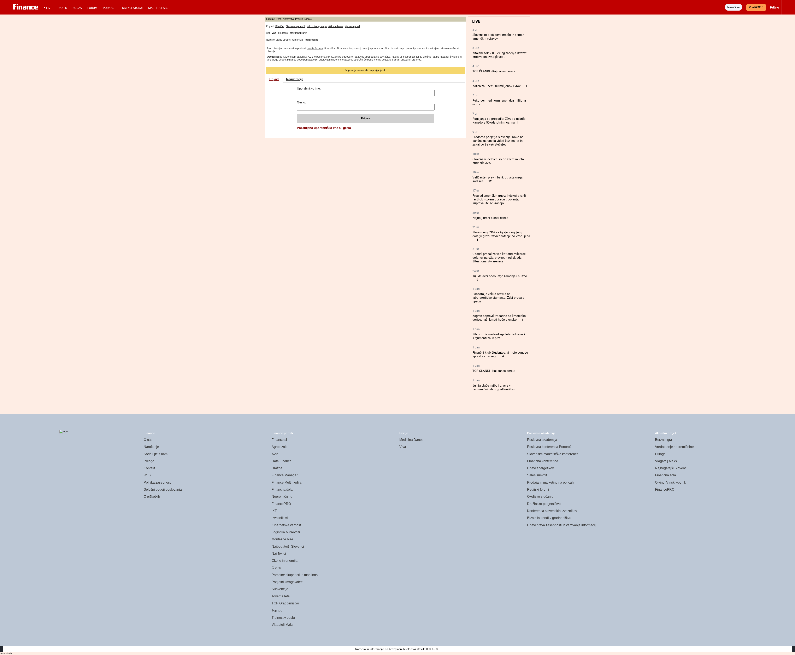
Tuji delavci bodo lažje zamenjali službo (499, 276)
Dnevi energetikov (540, 468)
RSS (147, 475)
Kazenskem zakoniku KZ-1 (298, 56)
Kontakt (149, 468)
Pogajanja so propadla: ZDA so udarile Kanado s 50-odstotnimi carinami (498, 120)
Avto (275, 454)
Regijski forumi (538, 489)
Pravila (299, 19)
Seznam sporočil (295, 26)
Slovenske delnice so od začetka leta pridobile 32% (498, 161)
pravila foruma (315, 48)
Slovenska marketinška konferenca (552, 454)
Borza (77, 8)
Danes (62, 8)
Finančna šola (282, 489)
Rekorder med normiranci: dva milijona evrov (499, 102)
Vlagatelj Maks (282, 624)
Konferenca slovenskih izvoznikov (552, 511)
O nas (148, 440)
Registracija (294, 79)
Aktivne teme (335, 26)
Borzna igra (663, 440)
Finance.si (279, 440)
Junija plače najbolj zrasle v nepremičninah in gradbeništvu (493, 387)
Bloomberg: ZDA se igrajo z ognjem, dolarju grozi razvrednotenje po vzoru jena (501, 234)
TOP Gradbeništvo (285, 603)
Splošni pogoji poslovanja (163, 489)
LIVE (49, 8)
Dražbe (277, 468)
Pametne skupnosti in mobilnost (295, 575)
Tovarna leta (281, 596)
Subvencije (280, 589)
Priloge (149, 461)
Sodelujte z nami (156, 454)
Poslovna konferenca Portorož (549, 447)
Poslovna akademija (542, 440)
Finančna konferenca (542, 461)
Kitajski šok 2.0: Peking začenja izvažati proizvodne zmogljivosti (499, 55)
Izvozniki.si (280, 518)
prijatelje (283, 33)
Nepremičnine (282, 496)
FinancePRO (281, 504)
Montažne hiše (282, 539)
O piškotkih (152, 496)
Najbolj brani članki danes (490, 218)
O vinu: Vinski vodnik (670, 482)
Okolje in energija (285, 560)
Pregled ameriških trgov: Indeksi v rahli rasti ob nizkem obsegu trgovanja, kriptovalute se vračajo (499, 199)
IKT (274, 511)
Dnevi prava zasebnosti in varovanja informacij (561, 525)
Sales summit (537, 475)
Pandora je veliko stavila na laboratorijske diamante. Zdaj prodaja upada (498, 297)
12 (490, 181)
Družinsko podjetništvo (544, 504)
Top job (277, 610)
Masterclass (158, 8)
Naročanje (151, 447)
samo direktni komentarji (290, 39)
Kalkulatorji (132, 8)
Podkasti (110, 8)
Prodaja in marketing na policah (550, 482)
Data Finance (282, 461)
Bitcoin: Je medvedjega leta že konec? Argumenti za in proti (498, 336)
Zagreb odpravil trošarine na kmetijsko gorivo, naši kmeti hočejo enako (499, 317)
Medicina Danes (411, 440)
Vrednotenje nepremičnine (674, 447)
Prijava (274, 79)
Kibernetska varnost (286, 525)
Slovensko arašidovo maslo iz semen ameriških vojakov (498, 36)
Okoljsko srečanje (540, 496)
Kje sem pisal (352, 26)
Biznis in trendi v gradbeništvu (549, 518)
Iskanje (308, 19)
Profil (279, 19)
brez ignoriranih (298, 33)
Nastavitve (289, 19)
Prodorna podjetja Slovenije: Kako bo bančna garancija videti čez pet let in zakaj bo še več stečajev (498, 140)
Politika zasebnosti (157, 482)
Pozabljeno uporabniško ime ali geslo (324, 128)
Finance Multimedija (286, 482)
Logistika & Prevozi (286, 532)
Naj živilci (279, 553)
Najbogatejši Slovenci (288, 546)
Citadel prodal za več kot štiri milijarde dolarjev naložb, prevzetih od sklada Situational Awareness (499, 257)
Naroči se (733, 7)
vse (274, 33)
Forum (92, 8)
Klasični (279, 26)
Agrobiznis (279, 447)
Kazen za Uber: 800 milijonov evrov (496, 86)
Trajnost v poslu (283, 617)
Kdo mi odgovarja (317, 26)
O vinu (276, 568)
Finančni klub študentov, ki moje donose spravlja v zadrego (500, 354)
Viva (402, 447)
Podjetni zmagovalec (287, 582)
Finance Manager (285, 475)
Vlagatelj (756, 7)
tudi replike (311, 39)
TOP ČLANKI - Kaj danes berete (493, 71)
